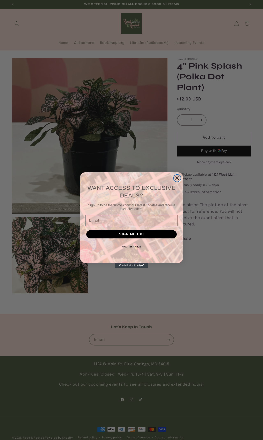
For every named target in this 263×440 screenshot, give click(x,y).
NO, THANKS (131, 246)
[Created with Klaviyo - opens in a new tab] (131, 265)
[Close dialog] (177, 178)
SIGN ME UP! (131, 234)
